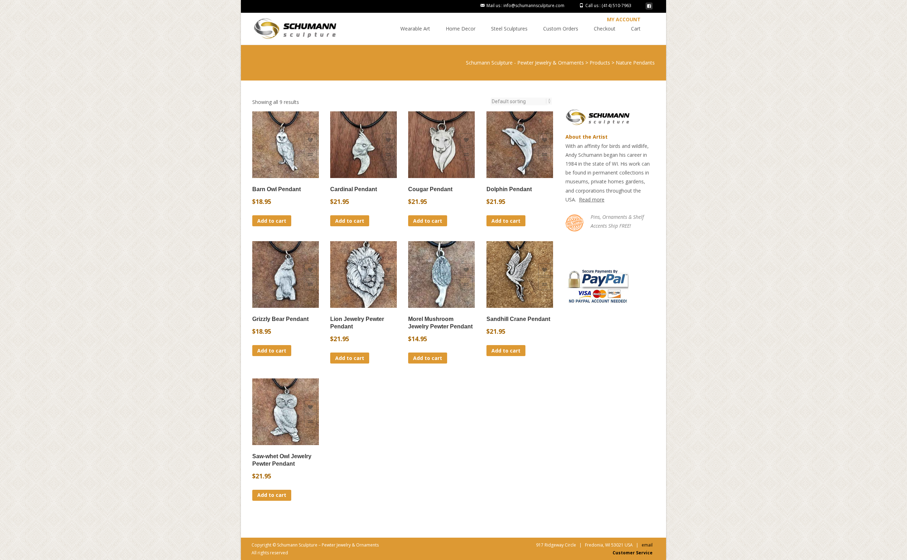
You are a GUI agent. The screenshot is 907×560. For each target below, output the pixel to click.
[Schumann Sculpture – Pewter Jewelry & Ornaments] (290, 27)
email (647, 545)
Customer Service (633, 553)
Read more (591, 199)
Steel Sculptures (509, 28)
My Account (624, 19)
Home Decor (460, 28)
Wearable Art (415, 28)
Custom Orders (560, 28)
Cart (636, 28)
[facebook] (649, 8)
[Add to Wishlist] (310, 139)
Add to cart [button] (271, 220)
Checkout (604, 28)
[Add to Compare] (310, 154)
